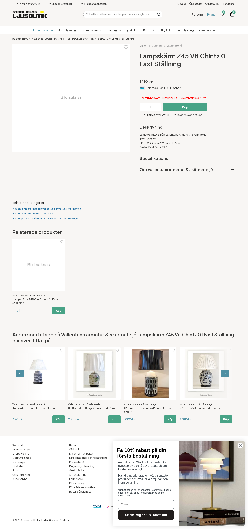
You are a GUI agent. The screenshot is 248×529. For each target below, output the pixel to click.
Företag (197, 14)
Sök (158, 14)
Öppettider (195, 3)
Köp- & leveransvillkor (82, 487)
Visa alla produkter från (45, 218)
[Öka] (158, 107)
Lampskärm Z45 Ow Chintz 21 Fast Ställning (35, 301)
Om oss (181, 3)
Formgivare (76, 479)
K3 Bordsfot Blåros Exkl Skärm (200, 408)
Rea (145, 30)
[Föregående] (27, 373)
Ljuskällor (132, 30)
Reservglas (113, 30)
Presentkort (76, 462)
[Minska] (142, 107)
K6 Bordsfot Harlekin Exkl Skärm (33, 408)
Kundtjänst (229, 3)
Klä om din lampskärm (82, 453)
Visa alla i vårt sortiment (33, 213)
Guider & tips (212, 3)
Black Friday (76, 483)
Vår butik (74, 449)
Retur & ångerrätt (80, 491)
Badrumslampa (91, 30)
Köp (185, 107)
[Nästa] (220, 373)
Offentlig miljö (77, 474)
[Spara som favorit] (126, 47)
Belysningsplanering (81, 466)
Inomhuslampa (43, 30)
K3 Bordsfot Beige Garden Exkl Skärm (93, 408)
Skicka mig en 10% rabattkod (146, 515)
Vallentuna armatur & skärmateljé (161, 45)
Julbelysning (185, 30)
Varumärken (207, 30)
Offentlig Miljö (162, 30)
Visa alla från (47, 208)
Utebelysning (67, 30)
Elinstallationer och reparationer (88, 457)
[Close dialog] (240, 446)
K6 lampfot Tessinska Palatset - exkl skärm (148, 409)
